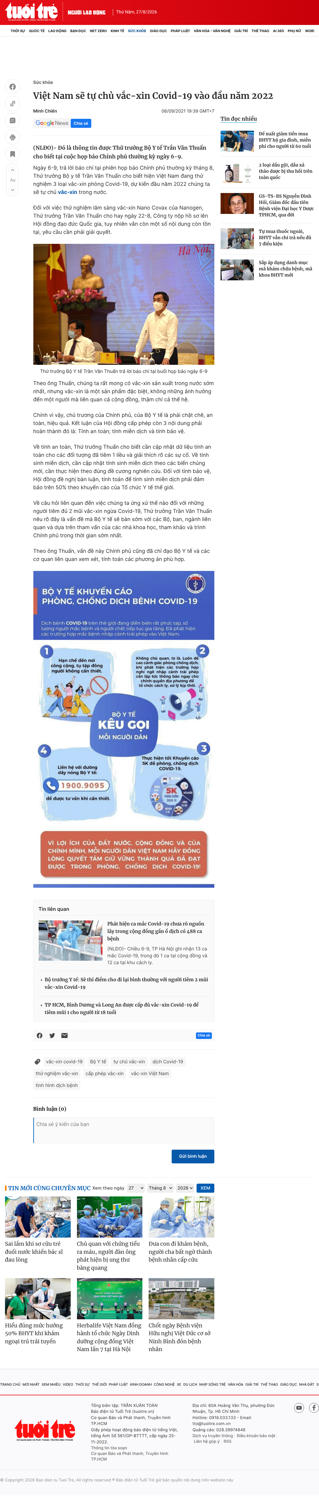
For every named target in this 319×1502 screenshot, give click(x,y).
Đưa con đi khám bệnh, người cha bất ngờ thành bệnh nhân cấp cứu (180, 1251)
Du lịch (190, 1384)
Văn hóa (235, 1384)
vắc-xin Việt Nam (150, 1073)
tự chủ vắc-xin (129, 1062)
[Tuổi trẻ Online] (45, 1430)
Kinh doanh (141, 1384)
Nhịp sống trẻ (212, 1384)
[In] (12, 138)
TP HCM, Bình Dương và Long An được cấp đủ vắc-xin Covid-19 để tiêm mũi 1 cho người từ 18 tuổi (122, 1009)
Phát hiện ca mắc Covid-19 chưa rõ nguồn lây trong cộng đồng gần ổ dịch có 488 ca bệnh (155, 931)
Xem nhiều (51, 1384)
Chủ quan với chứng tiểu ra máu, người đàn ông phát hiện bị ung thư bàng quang (108, 1255)
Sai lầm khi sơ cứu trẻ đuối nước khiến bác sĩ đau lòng (34, 1251)
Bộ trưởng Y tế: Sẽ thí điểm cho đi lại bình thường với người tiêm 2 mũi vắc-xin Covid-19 (126, 983)
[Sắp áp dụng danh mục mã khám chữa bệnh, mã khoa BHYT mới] (237, 269)
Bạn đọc (78, 31)
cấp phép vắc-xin (105, 1073)
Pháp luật (180, 31)
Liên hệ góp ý (207, 1441)
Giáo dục (158, 31)
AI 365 (278, 31)
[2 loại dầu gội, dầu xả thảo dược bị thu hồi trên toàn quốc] (237, 172)
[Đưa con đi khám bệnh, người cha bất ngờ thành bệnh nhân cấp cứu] (181, 1217)
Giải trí (241, 31)
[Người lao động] (86, 12)
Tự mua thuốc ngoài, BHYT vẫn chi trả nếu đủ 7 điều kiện (285, 238)
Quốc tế (37, 31)
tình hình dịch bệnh (57, 1085)
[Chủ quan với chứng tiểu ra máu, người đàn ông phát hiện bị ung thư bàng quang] (110, 1217)
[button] (12, 170)
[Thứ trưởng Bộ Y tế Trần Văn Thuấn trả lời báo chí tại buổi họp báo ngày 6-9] (123, 304)
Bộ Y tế (98, 1062)
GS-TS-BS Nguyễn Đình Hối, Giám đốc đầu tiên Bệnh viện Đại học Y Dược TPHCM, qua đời (286, 205)
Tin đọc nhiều (239, 118)
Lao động (57, 31)
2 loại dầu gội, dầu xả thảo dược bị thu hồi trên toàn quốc (285, 171)
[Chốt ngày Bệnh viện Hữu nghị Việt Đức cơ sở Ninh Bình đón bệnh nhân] (181, 1298)
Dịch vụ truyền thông (213, 1435)
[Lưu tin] (12, 155)
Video (68, 1384)
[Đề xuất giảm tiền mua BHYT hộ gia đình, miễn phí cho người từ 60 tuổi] (237, 141)
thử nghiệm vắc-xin (57, 1073)
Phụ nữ (295, 31)
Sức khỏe (137, 31)
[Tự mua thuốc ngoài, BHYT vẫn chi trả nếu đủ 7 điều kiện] (237, 238)
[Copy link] (12, 104)
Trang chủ (10, 1384)
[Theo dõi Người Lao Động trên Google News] (52, 123)
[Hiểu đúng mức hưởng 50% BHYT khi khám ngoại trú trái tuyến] (38, 1298)
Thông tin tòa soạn (109, 1448)
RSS (227, 1441)
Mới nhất (31, 1384)
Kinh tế (117, 31)
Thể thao (260, 31)
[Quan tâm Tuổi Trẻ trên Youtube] (299, 1408)
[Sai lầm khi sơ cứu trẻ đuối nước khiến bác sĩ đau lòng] (38, 1217)
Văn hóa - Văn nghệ (212, 31)
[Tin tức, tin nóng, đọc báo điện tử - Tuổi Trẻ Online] (36, 11)
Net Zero (98, 31)
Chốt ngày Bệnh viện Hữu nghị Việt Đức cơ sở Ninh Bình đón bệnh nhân (179, 1337)
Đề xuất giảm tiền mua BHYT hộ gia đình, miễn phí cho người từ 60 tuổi (285, 140)
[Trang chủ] (7, 31)
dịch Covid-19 (168, 1062)
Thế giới (99, 1384)
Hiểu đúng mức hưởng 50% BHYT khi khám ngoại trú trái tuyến (34, 1333)
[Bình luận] (12, 121)
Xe (179, 1384)
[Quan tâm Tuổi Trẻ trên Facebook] (314, 1408)
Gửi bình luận (193, 1156)
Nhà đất (306, 1384)
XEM (205, 1188)
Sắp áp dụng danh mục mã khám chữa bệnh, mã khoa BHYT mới (285, 269)
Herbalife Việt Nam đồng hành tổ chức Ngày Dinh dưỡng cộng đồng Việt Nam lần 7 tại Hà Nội (109, 1337)
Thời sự (18, 31)
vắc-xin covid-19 (64, 1062)
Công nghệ (164, 1384)
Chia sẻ (81, 123)
